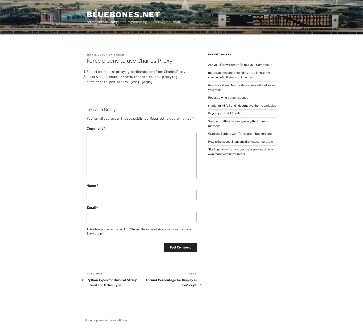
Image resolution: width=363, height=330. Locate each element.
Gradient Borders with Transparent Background (240, 133)
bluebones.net (123, 14)
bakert (120, 54)
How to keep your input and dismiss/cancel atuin (240, 141)
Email (92, 208)
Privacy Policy (165, 229)
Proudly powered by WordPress (106, 320)
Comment (96, 129)
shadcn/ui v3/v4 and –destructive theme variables (242, 105)
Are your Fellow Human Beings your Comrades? (240, 64)
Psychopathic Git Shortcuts (226, 113)
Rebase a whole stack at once (228, 97)
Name (92, 186)
